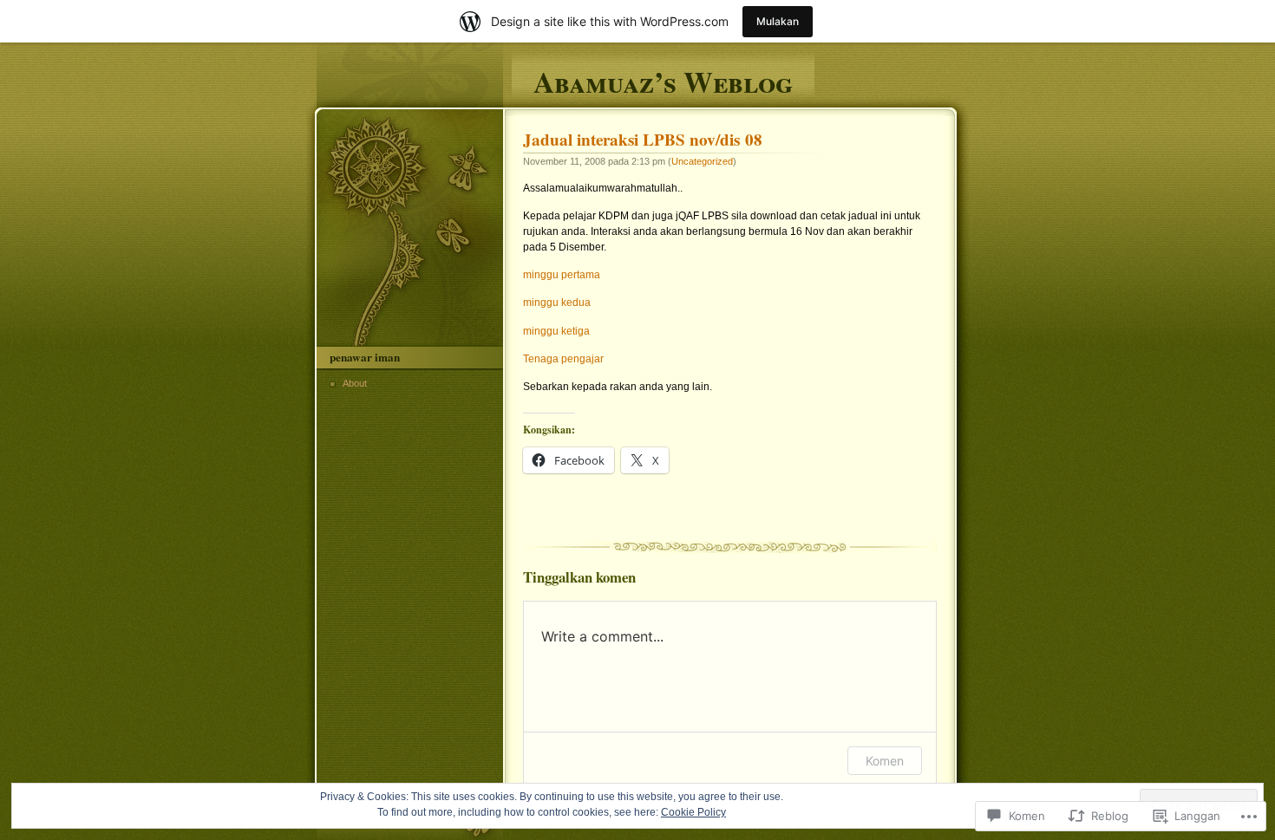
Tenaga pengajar (563, 359)
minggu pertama (561, 275)
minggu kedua (557, 302)
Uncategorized (702, 161)
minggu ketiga (556, 331)
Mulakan (777, 21)
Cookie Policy (693, 812)
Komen (885, 760)
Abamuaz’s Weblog (663, 79)
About (355, 383)
